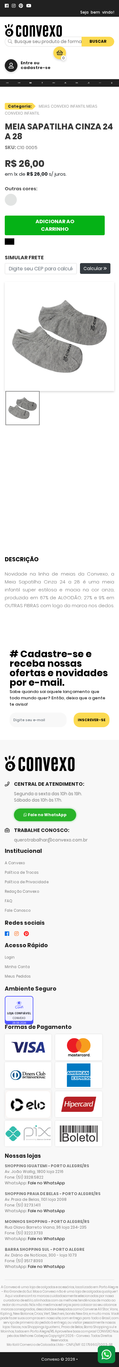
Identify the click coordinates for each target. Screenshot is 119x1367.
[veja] (42, 83)
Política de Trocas (22, 872)
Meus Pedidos (18, 976)
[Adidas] (112, 83)
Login (10, 957)
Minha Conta (17, 966)
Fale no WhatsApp (46, 1183)
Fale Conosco (17, 910)
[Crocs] (53, 83)
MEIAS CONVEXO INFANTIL (62, 106)
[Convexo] (7, 83)
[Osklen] (100, 83)
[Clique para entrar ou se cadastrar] (11, 65)
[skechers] (65, 83)
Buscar (98, 41)
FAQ (8, 901)
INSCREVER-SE (91, 719)
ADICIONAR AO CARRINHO (55, 225)
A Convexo (15, 863)
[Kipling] (77, 83)
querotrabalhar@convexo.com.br (51, 840)
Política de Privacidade (27, 882)
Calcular (93, 268)
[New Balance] (88, 83)
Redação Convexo (22, 891)
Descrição (22, 559)
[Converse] (19, 83)
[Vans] (30, 83)
